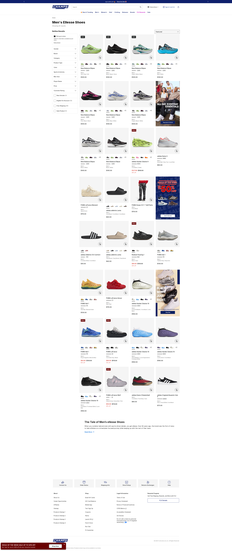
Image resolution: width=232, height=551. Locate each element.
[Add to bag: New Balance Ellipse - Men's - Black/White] (100, 151)
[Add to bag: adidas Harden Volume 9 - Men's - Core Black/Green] (151, 151)
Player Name (58, 81)
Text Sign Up (89, 508)
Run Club (88, 526)
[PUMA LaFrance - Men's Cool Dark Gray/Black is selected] (107, 348)
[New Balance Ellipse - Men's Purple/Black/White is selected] (133, 111)
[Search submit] (141, 7)
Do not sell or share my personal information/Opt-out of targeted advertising (127, 520)
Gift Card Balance (90, 501)
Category (57, 58)
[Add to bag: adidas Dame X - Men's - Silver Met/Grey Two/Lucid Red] (176, 151)
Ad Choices (120, 515)
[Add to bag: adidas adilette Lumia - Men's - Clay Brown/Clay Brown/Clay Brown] (125, 244)
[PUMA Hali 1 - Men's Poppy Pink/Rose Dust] (167, 251)
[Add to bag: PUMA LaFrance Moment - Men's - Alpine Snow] (100, 199)
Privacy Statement (122, 501)
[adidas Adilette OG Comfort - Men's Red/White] (86, 251)
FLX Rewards (141, 12)
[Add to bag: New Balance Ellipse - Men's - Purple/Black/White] (151, 104)
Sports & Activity (59, 72)
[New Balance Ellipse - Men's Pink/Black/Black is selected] (82, 111)
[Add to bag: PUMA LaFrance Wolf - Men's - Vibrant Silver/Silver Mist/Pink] (125, 390)
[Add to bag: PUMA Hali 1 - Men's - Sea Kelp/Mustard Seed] (100, 292)
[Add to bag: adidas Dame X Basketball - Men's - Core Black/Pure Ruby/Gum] (151, 390)
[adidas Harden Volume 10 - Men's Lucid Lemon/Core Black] (146, 299)
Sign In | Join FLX (170, 7)
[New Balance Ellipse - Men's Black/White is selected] (82, 157)
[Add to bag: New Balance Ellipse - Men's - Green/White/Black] (151, 57)
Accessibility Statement (124, 512)
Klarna (87, 515)
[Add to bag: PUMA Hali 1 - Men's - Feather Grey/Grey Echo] (176, 244)
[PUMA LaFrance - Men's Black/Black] (112, 348)
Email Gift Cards (90, 497)
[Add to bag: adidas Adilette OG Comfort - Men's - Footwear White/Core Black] (100, 244)
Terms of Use (121, 497)
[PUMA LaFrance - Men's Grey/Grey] (116, 348)
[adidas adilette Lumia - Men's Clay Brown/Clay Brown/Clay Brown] (112, 206)
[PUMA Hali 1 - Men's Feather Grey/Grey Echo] (91, 299)
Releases (125, 12)
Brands (132, 12)
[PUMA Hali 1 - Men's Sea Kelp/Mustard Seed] (172, 251)
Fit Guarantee (89, 530)
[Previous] (24, 1)
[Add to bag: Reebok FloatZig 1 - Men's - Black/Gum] (151, 244)
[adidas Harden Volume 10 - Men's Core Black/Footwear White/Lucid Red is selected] (82, 396)
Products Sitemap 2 (60, 515)
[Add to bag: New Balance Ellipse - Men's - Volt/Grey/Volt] (100, 57)
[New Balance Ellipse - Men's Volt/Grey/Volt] (112, 64)
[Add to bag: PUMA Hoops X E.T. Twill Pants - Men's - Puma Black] (151, 199)
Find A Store (89, 523)
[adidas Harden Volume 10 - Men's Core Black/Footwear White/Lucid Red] (142, 299)
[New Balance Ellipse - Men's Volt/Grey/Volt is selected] (82, 64)
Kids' (110, 12)
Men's (97, 12)
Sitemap (56, 508)
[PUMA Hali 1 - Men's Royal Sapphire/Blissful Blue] (163, 251)
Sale (148, 12)
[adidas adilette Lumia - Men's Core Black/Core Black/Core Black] (112, 251)
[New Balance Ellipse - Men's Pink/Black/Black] (86, 64)
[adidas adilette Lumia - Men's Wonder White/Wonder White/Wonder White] (121, 206)
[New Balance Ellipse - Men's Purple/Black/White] (95, 64)
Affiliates (56, 505)
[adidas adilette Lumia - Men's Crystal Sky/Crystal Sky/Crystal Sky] (116, 206)
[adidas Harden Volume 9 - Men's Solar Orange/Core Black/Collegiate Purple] (146, 157)
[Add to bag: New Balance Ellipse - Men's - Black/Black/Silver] (125, 57)
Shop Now (55, 546)
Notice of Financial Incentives (125, 505)
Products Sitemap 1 (59, 512)
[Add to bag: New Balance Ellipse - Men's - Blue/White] (176, 57)
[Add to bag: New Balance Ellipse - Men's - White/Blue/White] (125, 104)
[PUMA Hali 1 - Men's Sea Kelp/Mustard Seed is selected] (82, 299)
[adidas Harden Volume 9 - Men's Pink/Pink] (137, 157)
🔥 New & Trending (87, 12)
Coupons (88, 512)
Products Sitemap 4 (60, 523)
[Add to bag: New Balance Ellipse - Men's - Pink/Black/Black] (100, 104)
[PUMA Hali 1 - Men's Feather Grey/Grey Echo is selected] (158, 251)
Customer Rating (59, 90)
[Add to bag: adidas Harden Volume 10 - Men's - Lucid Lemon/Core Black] (176, 341)
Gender (56, 49)
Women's (104, 12)
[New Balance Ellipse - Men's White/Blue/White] (91, 64)
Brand (55, 53)
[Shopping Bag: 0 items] (178, 7)
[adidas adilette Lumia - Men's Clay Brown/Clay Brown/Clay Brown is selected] (107, 251)
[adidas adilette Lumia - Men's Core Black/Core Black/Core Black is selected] (107, 206)
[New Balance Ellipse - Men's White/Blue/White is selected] (107, 111)
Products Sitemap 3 (60, 519)
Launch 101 (88, 519)
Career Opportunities (60, 501)
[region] (116, 2)
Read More (88, 432)
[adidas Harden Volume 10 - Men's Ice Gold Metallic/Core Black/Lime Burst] (142, 348)
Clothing (117, 12)
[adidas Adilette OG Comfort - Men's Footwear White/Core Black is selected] (82, 251)
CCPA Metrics (121, 508)
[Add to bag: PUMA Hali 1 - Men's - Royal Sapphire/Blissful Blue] (100, 341)
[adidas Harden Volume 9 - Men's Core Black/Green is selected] (133, 157)
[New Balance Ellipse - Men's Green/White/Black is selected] (133, 64)
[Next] (208, 1)
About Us (56, 497)
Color (55, 67)
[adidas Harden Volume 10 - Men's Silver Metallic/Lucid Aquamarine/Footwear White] (137, 299)
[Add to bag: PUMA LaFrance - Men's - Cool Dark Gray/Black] (125, 341)
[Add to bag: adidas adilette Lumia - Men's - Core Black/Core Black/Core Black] (125, 199)
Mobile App (88, 505)
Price (55, 86)
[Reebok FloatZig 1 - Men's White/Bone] (137, 251)
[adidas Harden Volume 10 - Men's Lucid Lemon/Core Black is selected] (158, 348)
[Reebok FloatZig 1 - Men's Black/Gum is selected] (133, 251)
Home (53, 17)
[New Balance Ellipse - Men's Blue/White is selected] (158, 64)
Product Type (58, 63)
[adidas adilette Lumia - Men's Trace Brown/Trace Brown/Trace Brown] (125, 206)
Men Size (57, 76)
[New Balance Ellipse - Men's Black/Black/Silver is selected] (107, 64)
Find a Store (57, 42)
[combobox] (107, 7)
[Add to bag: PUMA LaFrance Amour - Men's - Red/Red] (125, 292)
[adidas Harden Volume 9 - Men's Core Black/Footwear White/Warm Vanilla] (142, 157)
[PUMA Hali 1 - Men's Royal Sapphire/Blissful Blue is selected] (82, 348)
